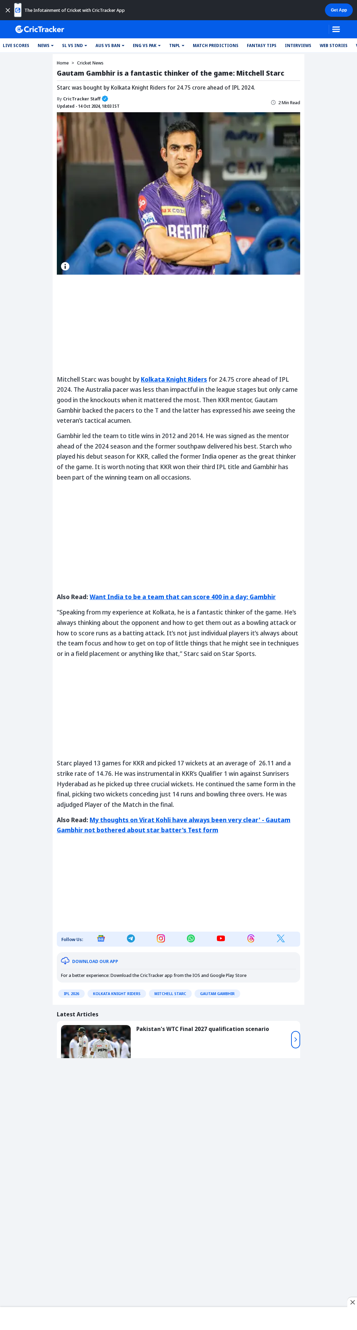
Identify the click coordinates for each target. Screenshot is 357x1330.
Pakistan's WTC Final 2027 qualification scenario (202, 1029)
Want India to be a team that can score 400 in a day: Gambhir (183, 597)
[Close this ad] (352, 1302)
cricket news (90, 63)
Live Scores (16, 45)
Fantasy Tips (261, 45)
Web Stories (334, 45)
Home (63, 63)
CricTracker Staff (78, 98)
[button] (45, 45)
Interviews (298, 45)
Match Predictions (215, 45)
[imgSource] (65, 266)
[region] (178, 1317)
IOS (196, 975)
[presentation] (295, 1039)
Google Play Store (228, 975)
